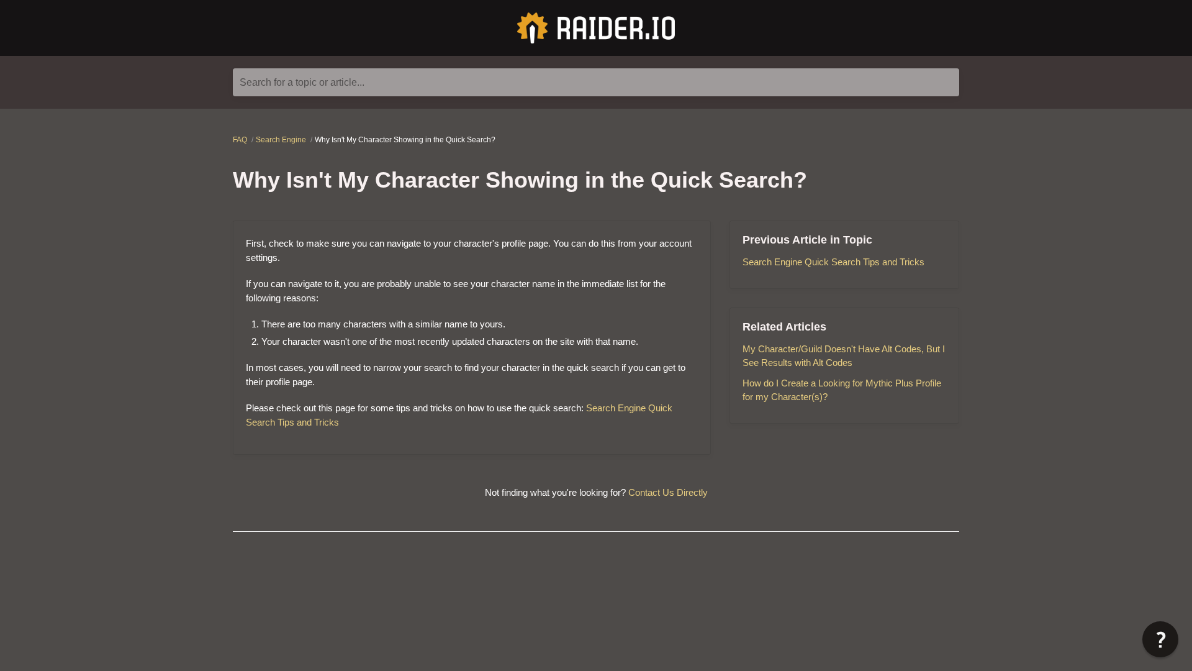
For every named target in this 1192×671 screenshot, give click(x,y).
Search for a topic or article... (302, 82)
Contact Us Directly (668, 492)
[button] (1160, 639)
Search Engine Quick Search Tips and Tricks (833, 262)
